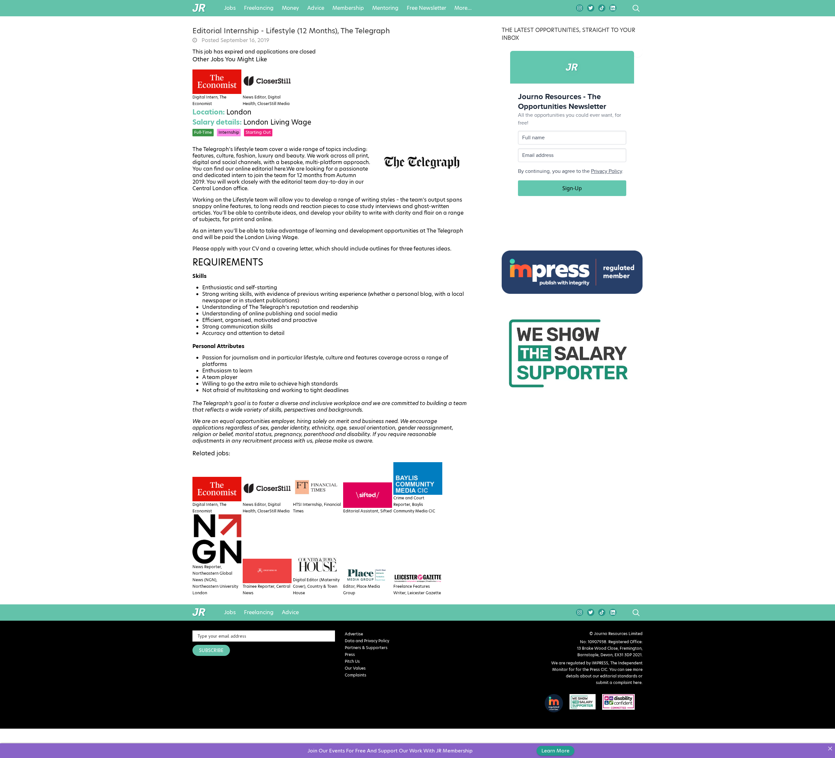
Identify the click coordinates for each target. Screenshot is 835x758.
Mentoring (385, 8)
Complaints (355, 675)
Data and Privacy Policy (367, 641)
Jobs (230, 8)
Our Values (355, 668)
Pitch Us (352, 661)
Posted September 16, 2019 (234, 40)
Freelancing (259, 8)
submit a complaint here (619, 682)
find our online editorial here (249, 169)
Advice (315, 8)
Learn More (555, 750)
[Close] (830, 748)
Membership (348, 8)
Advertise (354, 634)
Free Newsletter (426, 8)
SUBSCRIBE (211, 650)
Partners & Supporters (366, 647)
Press (350, 654)
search (624, 8)
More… (463, 8)
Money (290, 8)
